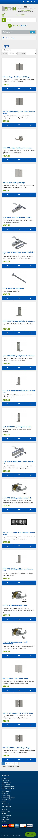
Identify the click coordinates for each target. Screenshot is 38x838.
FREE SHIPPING (6, 811)
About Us (4, 813)
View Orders (5, 780)
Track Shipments (6, 782)
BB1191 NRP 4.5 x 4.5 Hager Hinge (15, 678)
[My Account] (24, 2)
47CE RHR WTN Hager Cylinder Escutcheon (19, 356)
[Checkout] (34, 2)
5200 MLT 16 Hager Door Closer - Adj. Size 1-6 (18, 462)
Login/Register (6, 778)
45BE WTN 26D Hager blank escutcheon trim (18, 570)
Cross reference (6, 800)
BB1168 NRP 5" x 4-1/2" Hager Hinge (16, 748)
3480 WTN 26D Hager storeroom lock (17, 498)
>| (16, 763)
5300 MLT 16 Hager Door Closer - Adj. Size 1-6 (18, 253)
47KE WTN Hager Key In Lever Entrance (17, 148)
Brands (24, 25)
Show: (23, 53)
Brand (7, 38)
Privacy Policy (5, 817)
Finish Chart (5, 794)
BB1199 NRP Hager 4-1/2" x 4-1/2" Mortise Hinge (19, 112)
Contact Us (5, 809)
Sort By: (5, 53)
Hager (13, 38)
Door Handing (6, 796)
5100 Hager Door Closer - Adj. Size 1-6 (17, 217)
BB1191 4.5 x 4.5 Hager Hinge (14, 183)
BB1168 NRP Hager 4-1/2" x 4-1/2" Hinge (18, 713)
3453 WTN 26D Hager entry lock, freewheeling (15, 643)
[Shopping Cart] (31, 2)
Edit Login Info (6, 784)
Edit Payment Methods (8, 788)
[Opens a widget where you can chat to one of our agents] (30, 834)
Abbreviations (6, 804)
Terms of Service (6, 815)
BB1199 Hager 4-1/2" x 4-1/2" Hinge (16, 77)
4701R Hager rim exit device (13, 288)
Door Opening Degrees (8, 798)
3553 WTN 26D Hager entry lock (15, 605)
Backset (4, 802)
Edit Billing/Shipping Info (8, 786)
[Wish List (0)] (28, 2)
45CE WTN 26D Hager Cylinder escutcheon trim (19, 391)
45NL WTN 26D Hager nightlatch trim (17, 427)
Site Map (4, 821)
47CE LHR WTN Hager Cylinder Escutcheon (19, 321)
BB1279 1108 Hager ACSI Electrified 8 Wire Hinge (19, 533)
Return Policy (5, 819)
